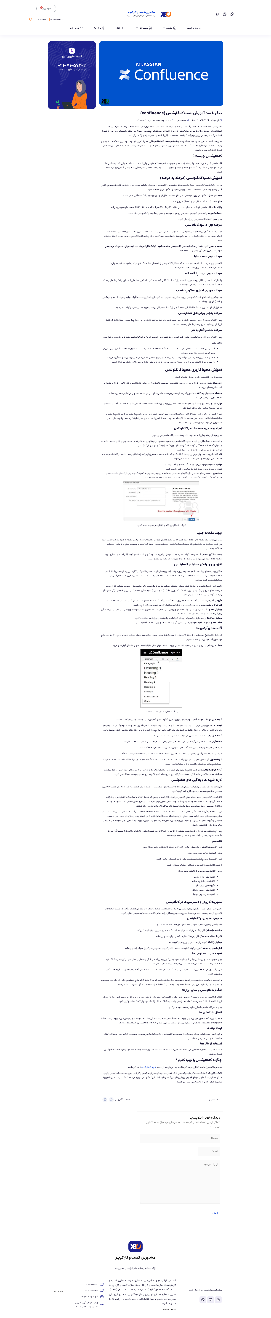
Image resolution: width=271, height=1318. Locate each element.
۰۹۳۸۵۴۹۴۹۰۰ (56, 20)
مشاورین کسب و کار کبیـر (141, 12)
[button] (111, 1099)
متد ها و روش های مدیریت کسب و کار (154, 120)
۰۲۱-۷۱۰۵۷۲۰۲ (42, 20)
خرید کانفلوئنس (148, 1067)
